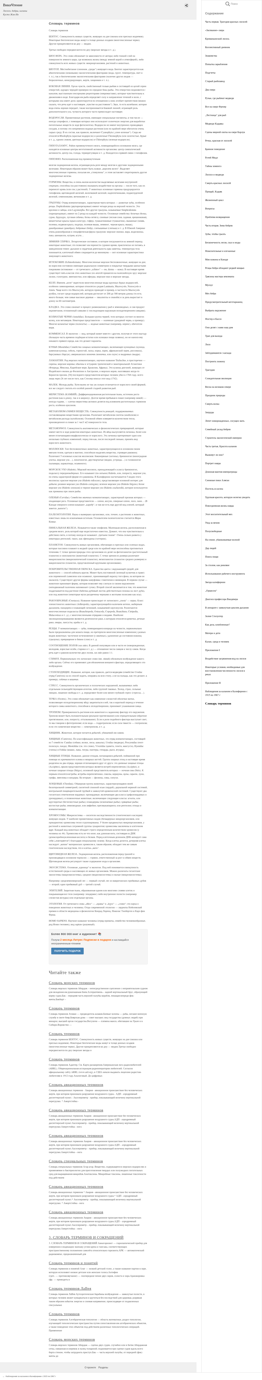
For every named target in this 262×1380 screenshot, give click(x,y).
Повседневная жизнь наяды (219, 505)
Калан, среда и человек (217, 641)
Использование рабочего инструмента (225, 573)
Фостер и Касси (213, 318)
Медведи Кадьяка (214, 123)
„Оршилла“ (211, 590)
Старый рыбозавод (215, 81)
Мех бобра (210, 293)
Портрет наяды (213, 463)
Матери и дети (212, 633)
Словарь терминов (64, 1008)
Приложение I (212, 650)
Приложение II (213, 682)
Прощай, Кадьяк (213, 191)
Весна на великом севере (218, 386)
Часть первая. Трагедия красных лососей (226, 21)
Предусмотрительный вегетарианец (223, 301)
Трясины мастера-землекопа (219, 276)
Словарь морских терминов (72, 982)
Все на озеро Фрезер (215, 106)
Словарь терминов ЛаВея (70, 1288)
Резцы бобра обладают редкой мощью (224, 267)
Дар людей (210, 548)
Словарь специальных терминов (76, 1160)
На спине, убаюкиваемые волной (222, 539)
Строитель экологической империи (223, 437)
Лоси (207, 344)
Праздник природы (215, 395)
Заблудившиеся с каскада (218, 352)
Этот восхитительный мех (218, 514)
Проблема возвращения (217, 217)
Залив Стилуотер (214, 616)
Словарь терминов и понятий (73, 1262)
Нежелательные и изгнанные (220, 250)
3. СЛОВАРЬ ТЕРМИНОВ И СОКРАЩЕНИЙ (86, 1237)
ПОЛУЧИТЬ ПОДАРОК (67, 951)
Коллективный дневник (217, 47)
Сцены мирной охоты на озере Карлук (225, 132)
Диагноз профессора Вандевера (221, 599)
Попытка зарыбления (216, 64)
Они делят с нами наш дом (219, 327)
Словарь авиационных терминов (76, 1084)
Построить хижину (215, 361)
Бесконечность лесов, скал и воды (222, 242)
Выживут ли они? (214, 454)
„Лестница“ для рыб (215, 115)
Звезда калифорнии (215, 582)
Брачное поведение (215, 149)
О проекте (90, 1367)
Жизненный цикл (214, 200)
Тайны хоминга (213, 166)
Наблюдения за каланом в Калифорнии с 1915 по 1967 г (31, 1376)
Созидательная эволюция (218, 378)
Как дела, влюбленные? (217, 624)
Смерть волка (212, 403)
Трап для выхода (213, 335)
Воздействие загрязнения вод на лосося (225, 658)
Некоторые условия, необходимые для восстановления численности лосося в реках (225, 670)
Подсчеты (210, 72)
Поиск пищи (211, 556)
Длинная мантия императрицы (221, 471)
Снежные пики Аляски (217, 480)
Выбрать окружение (215, 310)
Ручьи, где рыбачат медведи (219, 98)
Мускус (209, 284)
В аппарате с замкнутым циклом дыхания (227, 607)
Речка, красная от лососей (218, 140)
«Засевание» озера (214, 30)
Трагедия (210, 369)
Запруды (209, 412)
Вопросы (210, 208)
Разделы (103, 1367)
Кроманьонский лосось (217, 38)
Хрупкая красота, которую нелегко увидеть (227, 497)
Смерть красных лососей (218, 183)
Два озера (210, 89)
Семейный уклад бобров (218, 429)
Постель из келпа (214, 488)
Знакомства (211, 55)
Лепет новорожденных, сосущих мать (224, 420)
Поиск (231, 4)
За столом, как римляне (217, 565)
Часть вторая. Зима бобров (219, 225)
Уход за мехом (212, 522)
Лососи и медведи (214, 174)
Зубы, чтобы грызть (215, 233)
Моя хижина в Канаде (216, 259)
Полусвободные (213, 531)
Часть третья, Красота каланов (221, 446)
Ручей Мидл (211, 157)
